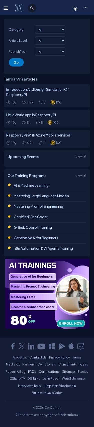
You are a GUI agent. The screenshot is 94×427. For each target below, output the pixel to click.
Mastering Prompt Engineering (38, 206)
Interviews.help (29, 386)
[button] (85, 7)
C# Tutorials (46, 364)
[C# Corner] (19, 7)
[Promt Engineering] (47, 294)
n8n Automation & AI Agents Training (43, 248)
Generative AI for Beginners (36, 238)
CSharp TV (17, 378)
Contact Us (38, 357)
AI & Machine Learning (31, 185)
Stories (82, 372)
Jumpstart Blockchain (59, 386)
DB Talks (34, 378)
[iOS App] (71, 346)
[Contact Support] (80, 346)
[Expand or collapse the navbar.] (6, 8)
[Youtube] (41, 346)
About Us (20, 357)
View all (80, 156)
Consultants (67, 364)
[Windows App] (52, 346)
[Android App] (61, 346)
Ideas (83, 364)
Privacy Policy (59, 357)
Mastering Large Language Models (41, 196)
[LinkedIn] (31, 346)
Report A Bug (16, 372)
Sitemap (68, 372)
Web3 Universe (73, 378)
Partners (28, 364)
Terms (76, 357)
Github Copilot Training (33, 227)
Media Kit (13, 364)
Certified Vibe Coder (31, 216)
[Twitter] (22, 346)
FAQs (32, 372)
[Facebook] (13, 346)
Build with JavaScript (47, 393)
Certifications (49, 372)
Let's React (51, 378)
